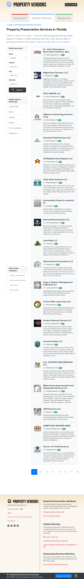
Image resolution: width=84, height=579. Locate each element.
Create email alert (64, 576)
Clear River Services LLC (55, 179)
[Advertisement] (54, 483)
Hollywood (13, 133)
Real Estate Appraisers (17, 280)
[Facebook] (8, 526)
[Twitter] (11, 526)
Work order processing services (55, 565)
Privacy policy (27, 517)
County (11, 63)
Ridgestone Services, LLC (55, 72)
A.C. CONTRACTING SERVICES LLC (58, 363)
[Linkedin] (15, 526)
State (11, 54)
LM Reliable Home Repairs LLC (58, 158)
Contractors (13, 285)
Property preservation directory (55, 541)
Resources (64, 18)
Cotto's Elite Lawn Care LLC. (57, 301)
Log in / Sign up (51, 537)
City (10, 71)
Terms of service (14, 517)
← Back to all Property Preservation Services (24, 25)
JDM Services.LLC (52, 409)
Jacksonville (14, 107)
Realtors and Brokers (17, 275)
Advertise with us (14, 509)
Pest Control (14, 290)
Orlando (12, 117)
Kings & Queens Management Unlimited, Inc (58, 283)
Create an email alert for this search (52, 42)
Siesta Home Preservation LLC (58, 261)
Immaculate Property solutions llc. (58, 201)
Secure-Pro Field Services (56, 446)
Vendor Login (70, 5)
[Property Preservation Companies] (26, 4)
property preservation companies (62, 545)
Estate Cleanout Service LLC (57, 320)
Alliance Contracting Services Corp (58, 115)
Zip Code (12, 80)
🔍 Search (17, 90)
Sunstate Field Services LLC (57, 137)
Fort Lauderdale (15, 128)
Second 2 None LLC (52, 341)
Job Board (20, 18)
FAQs (9, 513)
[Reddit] (18, 526)
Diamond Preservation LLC (56, 219)
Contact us (11, 521)
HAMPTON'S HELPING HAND (56, 425)
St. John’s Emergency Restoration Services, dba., (56, 50)
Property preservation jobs (53, 512)
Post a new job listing (51, 516)
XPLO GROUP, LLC (52, 93)
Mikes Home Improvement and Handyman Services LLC (58, 386)
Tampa (11, 123)
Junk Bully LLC (50, 240)
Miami (11, 112)
